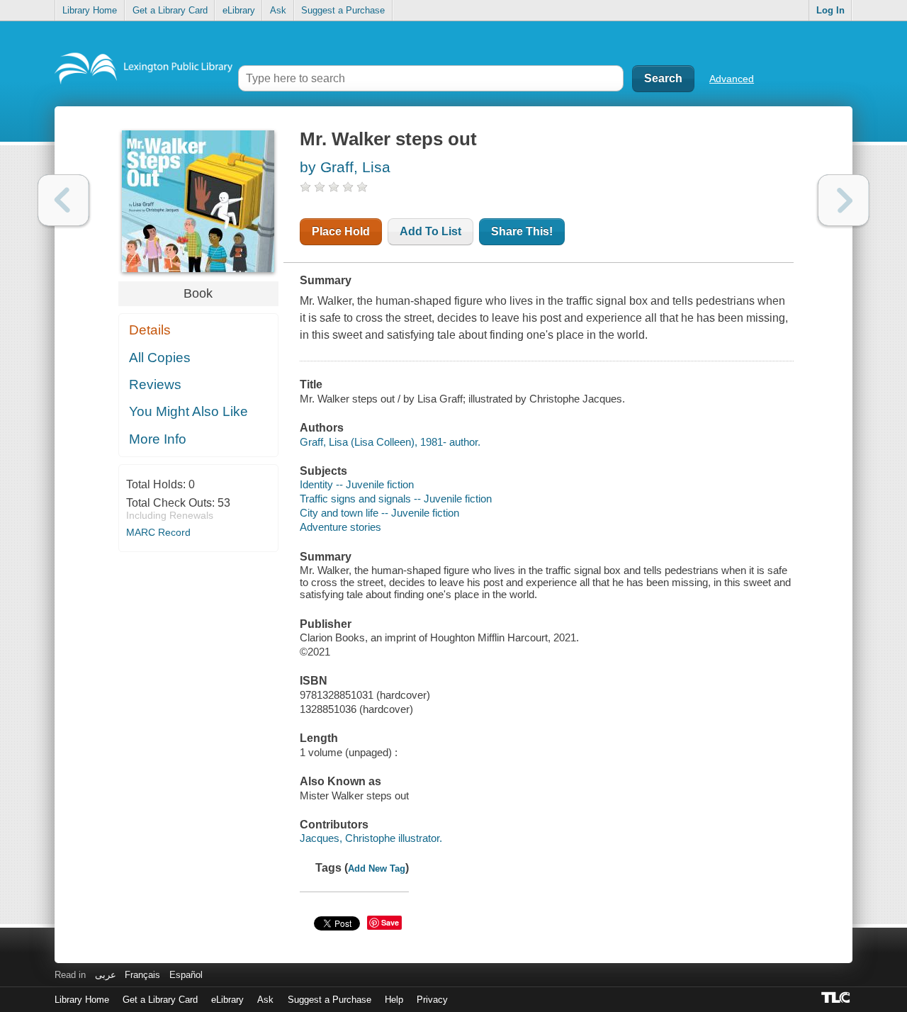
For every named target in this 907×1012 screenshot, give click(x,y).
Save (390, 922)
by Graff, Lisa (345, 167)
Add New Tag (376, 868)
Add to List (430, 231)
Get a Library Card (170, 10)
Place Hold (341, 231)
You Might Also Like (188, 411)
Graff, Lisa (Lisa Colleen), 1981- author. (390, 442)
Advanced (731, 78)
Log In (830, 10)
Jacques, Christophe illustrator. (371, 838)
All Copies (160, 357)
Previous (63, 200)
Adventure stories (340, 527)
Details (150, 329)
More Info (157, 439)
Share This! (522, 231)
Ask (278, 10)
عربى (105, 974)
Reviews (155, 384)
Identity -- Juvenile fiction (357, 484)
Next (843, 200)
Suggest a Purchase (343, 10)
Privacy (432, 999)
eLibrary (238, 10)
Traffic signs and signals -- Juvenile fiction (396, 499)
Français (142, 974)
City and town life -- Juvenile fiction (379, 513)
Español (186, 974)
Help (394, 999)
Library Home (89, 10)
